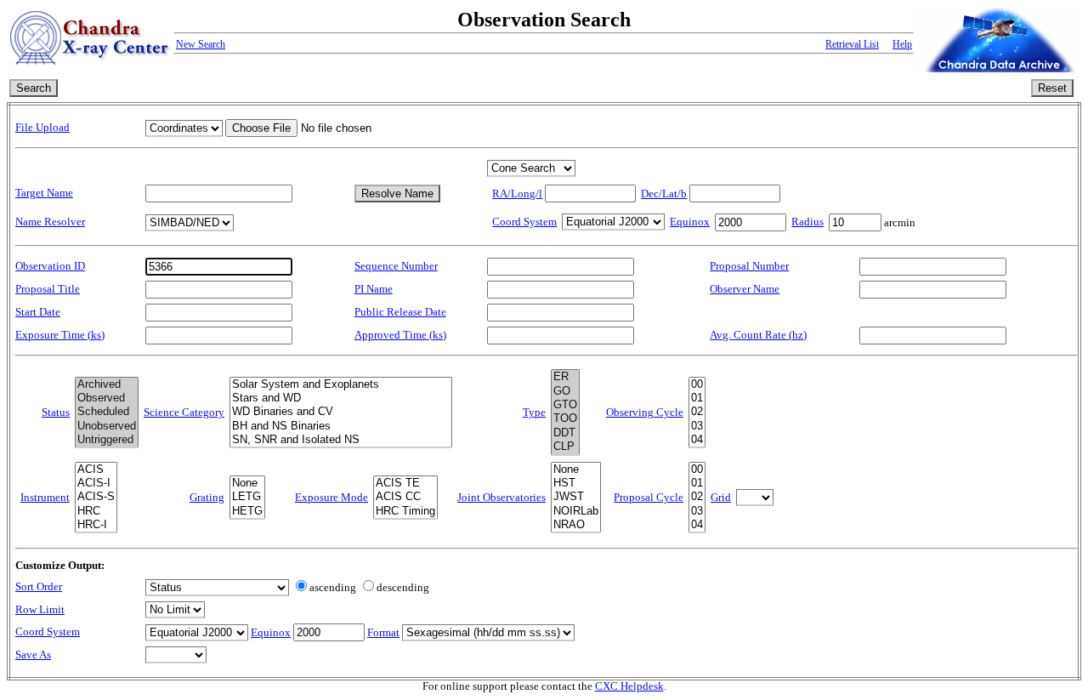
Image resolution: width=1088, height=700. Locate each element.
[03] (697, 426)
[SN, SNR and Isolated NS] (340, 440)
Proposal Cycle (648, 498)
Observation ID (50, 266)
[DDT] (565, 433)
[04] (697, 440)
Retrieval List (852, 44)
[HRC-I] (96, 525)
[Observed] (107, 398)
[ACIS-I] (96, 483)
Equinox (690, 222)
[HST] (576, 483)
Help (902, 44)
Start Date (37, 312)
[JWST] (576, 497)
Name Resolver (50, 222)
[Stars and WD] (340, 398)
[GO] (565, 391)
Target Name (44, 193)
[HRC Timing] (405, 511)
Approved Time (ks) (400, 335)
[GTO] (565, 405)
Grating (207, 498)
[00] (697, 384)
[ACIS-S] (96, 497)
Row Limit (40, 610)
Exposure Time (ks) (60, 335)
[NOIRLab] (576, 511)
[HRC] (96, 511)
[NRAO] (576, 525)
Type (534, 412)
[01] (697, 398)
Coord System (524, 222)
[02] (697, 411)
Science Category (184, 412)
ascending (332, 588)
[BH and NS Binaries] (340, 426)
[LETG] (247, 497)
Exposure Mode (331, 498)
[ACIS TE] (405, 483)
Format (383, 633)
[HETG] (247, 511)
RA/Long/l (517, 194)
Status (56, 412)
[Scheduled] (107, 411)
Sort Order (38, 587)
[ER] (565, 377)
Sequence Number (396, 266)
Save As (33, 655)
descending (403, 588)
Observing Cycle (644, 412)
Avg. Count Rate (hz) (758, 335)
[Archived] (107, 384)
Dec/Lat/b (664, 194)
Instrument (45, 498)
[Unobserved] (107, 426)
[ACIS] (96, 469)
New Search (200, 44)
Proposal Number (749, 266)
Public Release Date (400, 312)
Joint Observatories (501, 498)
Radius (807, 222)
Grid (721, 498)
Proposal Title (47, 289)
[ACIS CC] (405, 497)
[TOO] (565, 418)
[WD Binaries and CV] (340, 411)
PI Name (373, 289)
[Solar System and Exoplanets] (340, 384)
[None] (247, 483)
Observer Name (744, 289)
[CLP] (565, 446)
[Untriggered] (107, 440)
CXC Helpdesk (629, 686)
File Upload (42, 128)
